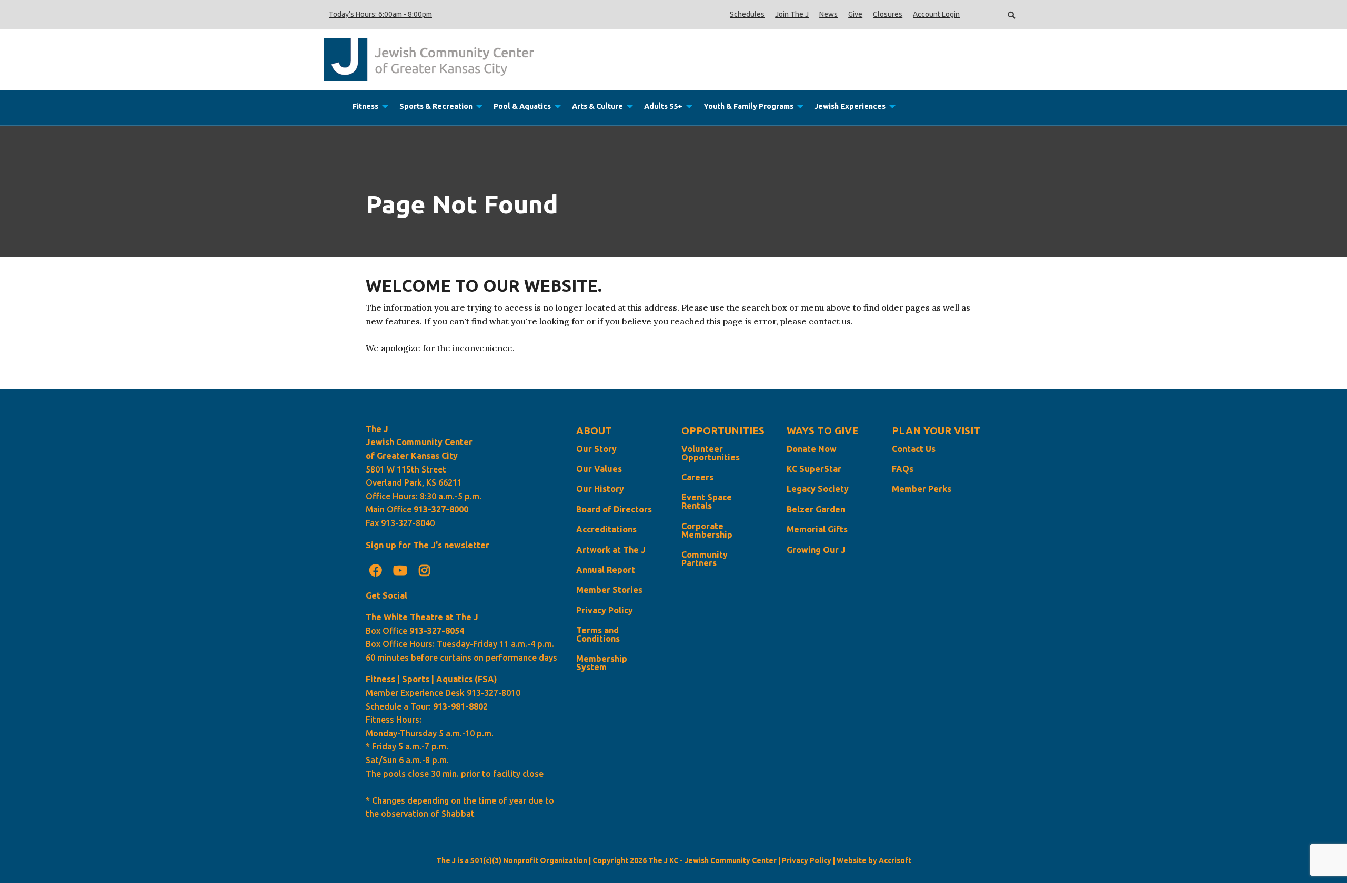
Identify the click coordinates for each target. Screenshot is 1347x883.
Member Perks (921, 489)
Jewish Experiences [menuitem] (850, 106)
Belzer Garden (816, 509)
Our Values (599, 469)
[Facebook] (376, 570)
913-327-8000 (441, 509)
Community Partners (704, 559)
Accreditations (606, 529)
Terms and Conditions (598, 634)
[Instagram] (425, 570)
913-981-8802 (460, 706)
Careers (697, 477)
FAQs (902, 469)
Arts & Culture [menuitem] (597, 106)
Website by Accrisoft (874, 860)
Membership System (601, 663)
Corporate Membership (706, 530)
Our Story (596, 449)
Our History (600, 489)
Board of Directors (614, 509)
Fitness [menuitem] (365, 106)
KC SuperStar (814, 469)
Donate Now (812, 449)
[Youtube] (400, 570)
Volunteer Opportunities (710, 453)
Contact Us (914, 449)
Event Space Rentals (706, 501)
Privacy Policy (604, 610)
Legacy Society (818, 489)
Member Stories (609, 589)
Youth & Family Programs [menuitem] (748, 106)
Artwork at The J (611, 550)
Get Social (386, 595)
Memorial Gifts (817, 529)
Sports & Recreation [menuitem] (436, 106)
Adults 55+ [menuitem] (663, 106)
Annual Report (605, 569)
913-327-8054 (436, 630)
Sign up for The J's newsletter (427, 545)
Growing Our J (816, 550)
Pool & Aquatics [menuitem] (522, 106)
